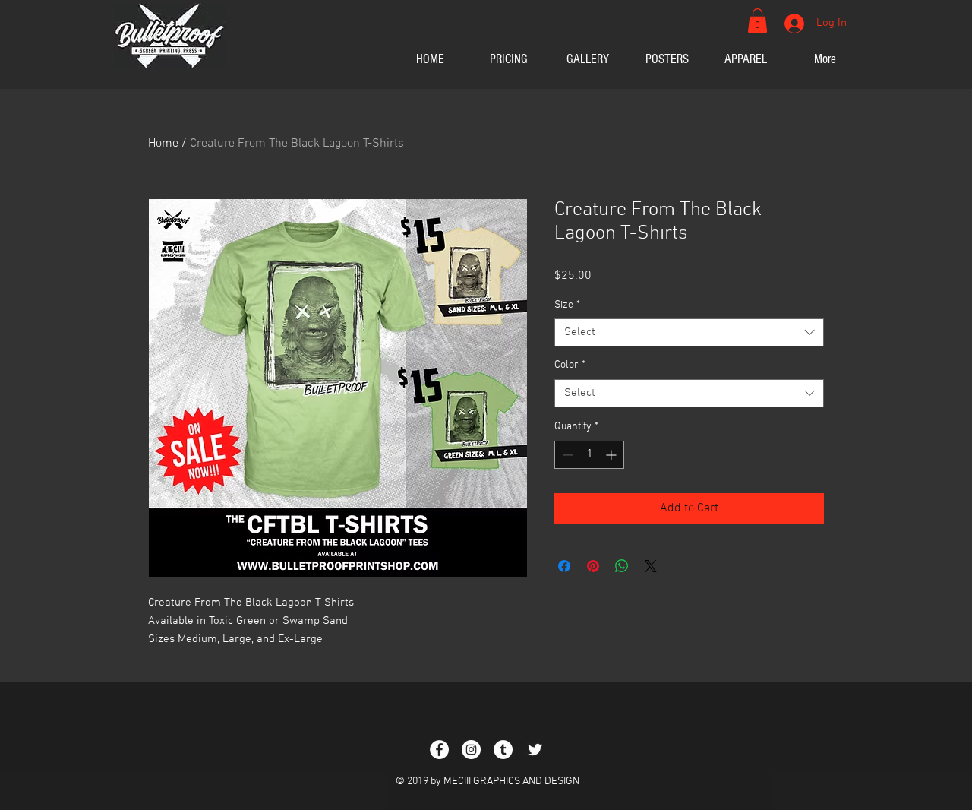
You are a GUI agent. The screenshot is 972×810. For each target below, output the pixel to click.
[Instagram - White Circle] (471, 749)
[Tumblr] (503, 749)
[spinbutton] (589, 454)
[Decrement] (566, 454)
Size (567, 305)
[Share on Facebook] (564, 566)
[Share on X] (651, 566)
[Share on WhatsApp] (622, 566)
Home (163, 143)
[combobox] (689, 332)
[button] (757, 20)
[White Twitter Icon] (534, 749)
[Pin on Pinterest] (593, 566)
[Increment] (612, 454)
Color (569, 365)
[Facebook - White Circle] (439, 749)
